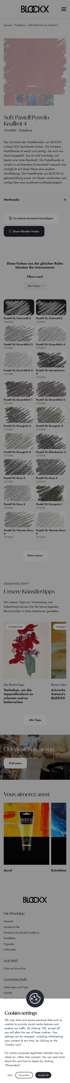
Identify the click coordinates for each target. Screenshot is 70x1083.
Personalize (24, 1075)
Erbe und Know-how (15, 968)
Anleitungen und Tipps (16, 987)
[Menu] (64, 9)
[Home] (35, 900)
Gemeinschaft (15, 979)
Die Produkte (14, 913)
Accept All (43, 1075)
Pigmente (9, 944)
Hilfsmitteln (10, 949)
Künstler (8, 993)
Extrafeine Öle (11, 927)
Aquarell (8, 921)
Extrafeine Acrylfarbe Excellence (21, 932)
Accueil (7, 25)
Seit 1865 (11, 960)
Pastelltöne (9, 938)
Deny (10, 1075)
